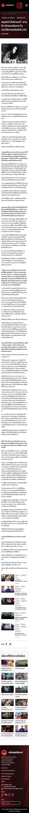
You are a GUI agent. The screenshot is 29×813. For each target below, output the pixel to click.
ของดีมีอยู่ (18, 601)
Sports (3, 781)
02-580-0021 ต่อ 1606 (9, 787)
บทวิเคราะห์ (18, 603)
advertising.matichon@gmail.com (13, 788)
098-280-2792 (7, 785)
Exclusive (17, 598)
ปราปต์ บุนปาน (18, 605)
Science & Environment (8, 770)
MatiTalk (23, 586)
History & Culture (8, 18)
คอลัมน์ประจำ (21, 18)
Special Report (19, 589)
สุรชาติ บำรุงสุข (19, 615)
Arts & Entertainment (7, 774)
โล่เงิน (17, 577)
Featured (17, 575)
